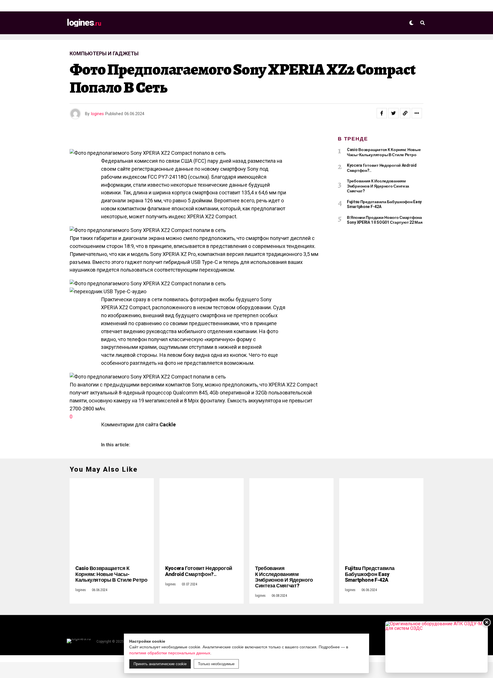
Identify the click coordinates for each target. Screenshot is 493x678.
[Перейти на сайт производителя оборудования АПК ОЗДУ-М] (436, 647)
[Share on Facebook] (382, 113)
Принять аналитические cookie (160, 664)
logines (97, 113)
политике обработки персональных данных (169, 653)
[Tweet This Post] (393, 113)
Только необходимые (216, 664)
